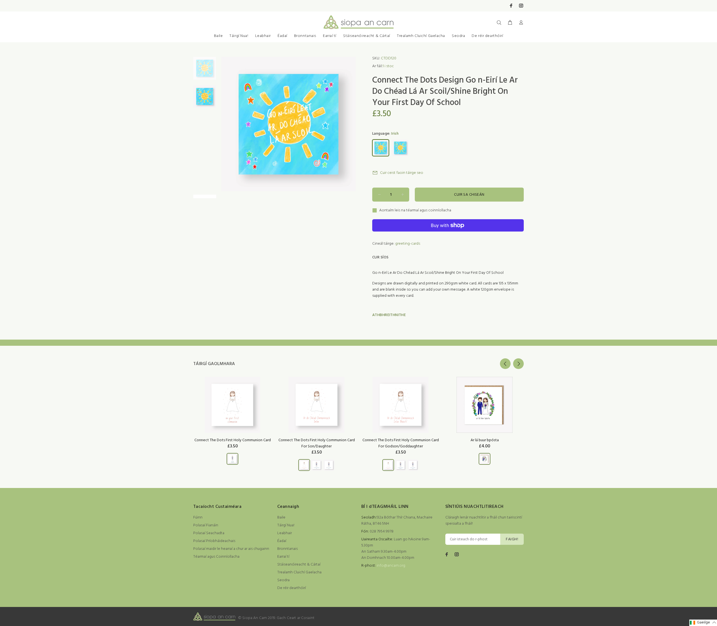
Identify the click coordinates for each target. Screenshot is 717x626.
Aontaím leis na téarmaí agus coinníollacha (415, 210)
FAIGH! (512, 539)
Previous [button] (505, 363)
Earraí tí (329, 36)
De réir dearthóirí (487, 36)
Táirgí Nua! (238, 36)
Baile (218, 36)
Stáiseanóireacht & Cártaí (366, 36)
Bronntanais (305, 36)
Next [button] (518, 363)
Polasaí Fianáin (205, 525)
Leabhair (263, 36)
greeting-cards (407, 243)
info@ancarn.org (391, 565)
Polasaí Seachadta (208, 533)
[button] (703, 623)
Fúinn (197, 517)
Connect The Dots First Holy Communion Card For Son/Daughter (316, 443)
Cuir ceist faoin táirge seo (401, 173)
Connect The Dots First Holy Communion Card (232, 440)
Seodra (458, 36)
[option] (204, 71)
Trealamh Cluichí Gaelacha (421, 36)
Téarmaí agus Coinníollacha (216, 556)
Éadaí (282, 36)
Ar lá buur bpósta (485, 440)
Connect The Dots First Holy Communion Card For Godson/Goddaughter (400, 443)
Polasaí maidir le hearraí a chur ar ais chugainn (231, 549)
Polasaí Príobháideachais (214, 541)
